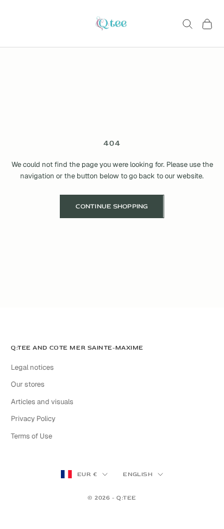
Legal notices (32, 367)
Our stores (28, 384)
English (137, 474)
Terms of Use (31, 436)
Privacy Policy (33, 418)
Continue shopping (112, 206)
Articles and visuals (42, 401)
